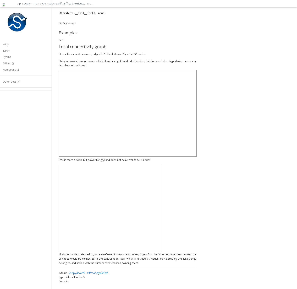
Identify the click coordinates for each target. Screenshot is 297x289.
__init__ (89, 3)
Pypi (5, 56)
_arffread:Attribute (73, 3)
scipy (27, 3)
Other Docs (9, 81)
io (56, 3)
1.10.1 (36, 3)
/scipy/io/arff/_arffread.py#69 (86, 273)
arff (60, 3)
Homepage (9, 69)
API (44, 3)
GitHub (7, 63)
